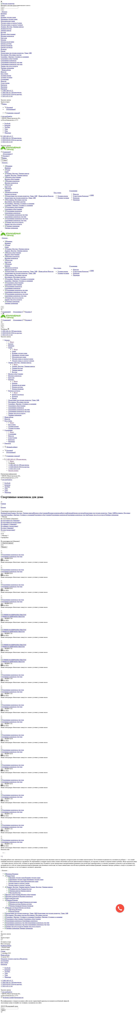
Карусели (64, 513)
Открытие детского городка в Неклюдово (14, 959)
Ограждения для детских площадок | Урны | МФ (99, 513)
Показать (4, 547)
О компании (12, 434)
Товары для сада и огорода (96, 515)
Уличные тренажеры (111, 515)
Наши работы (5, 955)
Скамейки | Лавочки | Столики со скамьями (20, 515)
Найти (3, 1010)
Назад (12, 342)
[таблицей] (4, 532)
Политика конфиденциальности (13, 997)
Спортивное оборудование (42, 515)
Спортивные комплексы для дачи (77, 515)
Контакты (4, 964)
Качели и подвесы (18, 394)
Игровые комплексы (54, 513)
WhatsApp (8, 133)
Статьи (3, 951)
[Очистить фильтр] (2, 545)
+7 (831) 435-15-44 (6, 96)
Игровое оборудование (40, 513)
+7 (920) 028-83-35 (11, 94)
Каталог (10, 344)
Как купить (12, 424)
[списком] (3, 532)
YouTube (7, 127)
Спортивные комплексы (59, 515)
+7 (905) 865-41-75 (7, 90)
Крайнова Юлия (6, 945)
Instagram (7, 125)
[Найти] (2, 9)
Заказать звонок (13, 470)
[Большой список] (3, 534)
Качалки (14, 383)
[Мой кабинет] (1, 310)
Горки (14, 351)
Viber (6, 129)
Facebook (7, 123)
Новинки (4, 513)
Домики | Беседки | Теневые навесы (23, 366)
